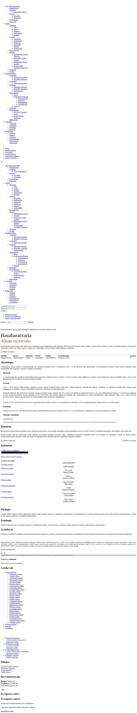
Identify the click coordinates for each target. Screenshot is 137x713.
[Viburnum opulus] (12, 644)
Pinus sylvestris (68, 472)
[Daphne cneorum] (12, 655)
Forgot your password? (13, 318)
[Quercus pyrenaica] (8, 486)
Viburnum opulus (12, 648)
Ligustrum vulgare (12, 642)
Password (4, 308)
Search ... (4, 322)
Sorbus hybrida (68, 466)
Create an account (11, 314)
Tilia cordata (68, 484)
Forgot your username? (13, 316)
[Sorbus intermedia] (8, 461)
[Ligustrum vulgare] (12, 638)
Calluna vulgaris (68, 501)
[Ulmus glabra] (6, 491)
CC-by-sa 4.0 (15, 329)
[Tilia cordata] (6, 480)
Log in (3, 311)
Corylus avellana (68, 478)
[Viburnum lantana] (12, 650)
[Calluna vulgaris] (7, 497)
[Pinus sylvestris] (7, 468)
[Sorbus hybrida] (7, 464)
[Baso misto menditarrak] (10, 450)
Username (4, 306)
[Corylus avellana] (7, 474)
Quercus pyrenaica (68, 489)
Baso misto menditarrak (15, 452)
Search (31, 322)
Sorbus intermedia (68, 463)
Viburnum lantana (12, 653)
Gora (2, 689)
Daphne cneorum (12, 657)
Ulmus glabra (68, 495)
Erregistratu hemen (7, 711)
